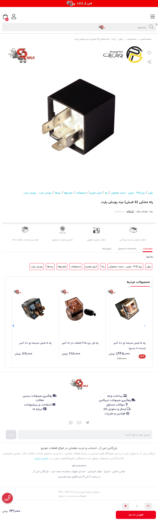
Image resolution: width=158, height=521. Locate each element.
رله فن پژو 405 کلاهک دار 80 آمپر (80, 343)
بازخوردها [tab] (107, 248)
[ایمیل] (79, 423)
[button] (13, 325)
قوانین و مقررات (115, 413)
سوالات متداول (115, 404)
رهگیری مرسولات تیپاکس (115, 400)
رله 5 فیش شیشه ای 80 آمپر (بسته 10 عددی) (130, 345)
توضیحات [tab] (148, 248)
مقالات (40, 400)
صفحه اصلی (145, 39)
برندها (58, 193)
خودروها (68, 193)
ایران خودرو (95, 193)
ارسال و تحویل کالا (115, 408)
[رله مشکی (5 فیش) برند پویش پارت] (79, 383)
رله (114, 39)
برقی (120, 39)
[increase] (125, 506)
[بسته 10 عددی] (127, 308)
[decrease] (148, 506)
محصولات (131, 39)
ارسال (11, 434)
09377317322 (79, 466)
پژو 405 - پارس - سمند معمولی (128, 193)
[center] (151, 27)
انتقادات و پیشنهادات (38, 404)
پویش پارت (45, 193)
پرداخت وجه (115, 395)
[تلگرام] (87, 423)
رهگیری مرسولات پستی (38, 395)
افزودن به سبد (135, 515)
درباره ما (38, 408)
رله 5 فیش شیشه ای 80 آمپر (36, 343)
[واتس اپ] (70, 423)
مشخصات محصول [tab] (127, 248)
